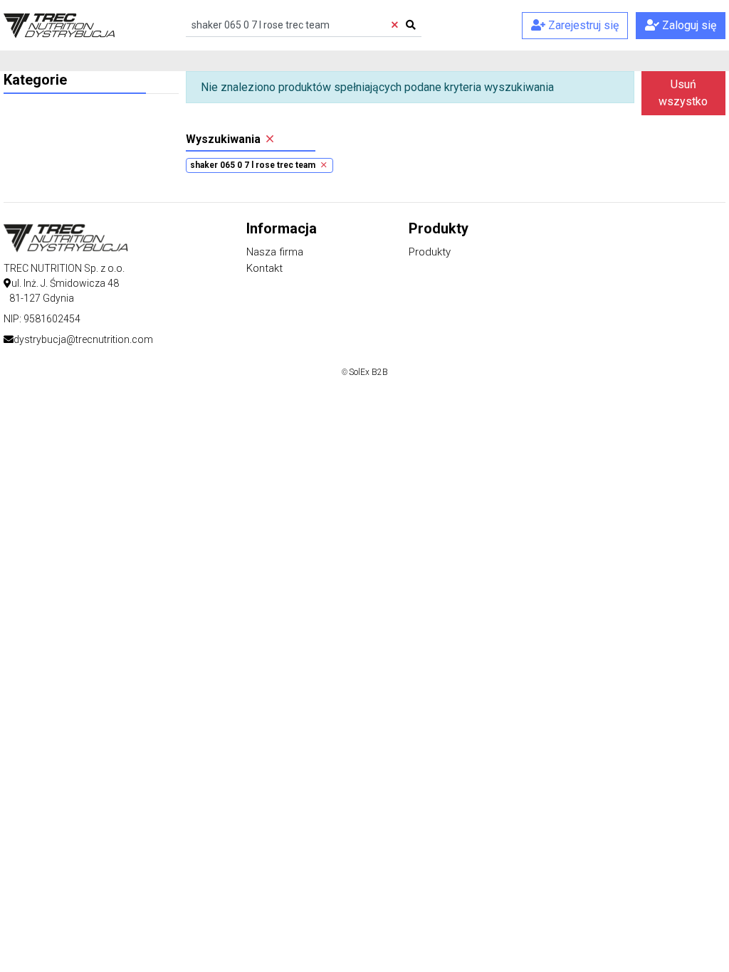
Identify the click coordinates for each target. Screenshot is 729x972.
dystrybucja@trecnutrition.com (83, 339)
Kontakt (264, 268)
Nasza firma (274, 251)
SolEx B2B (368, 372)
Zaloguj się (687, 25)
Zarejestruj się (582, 25)
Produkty (430, 251)
